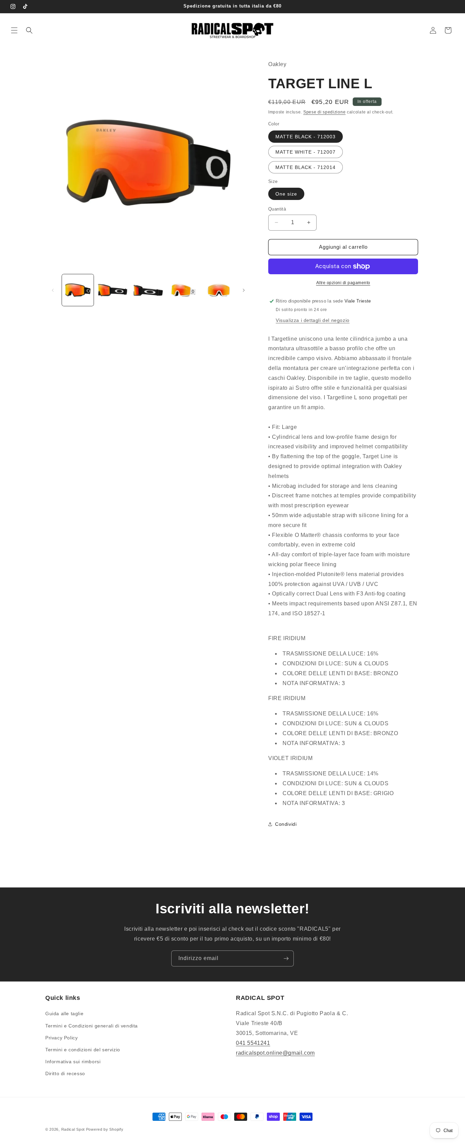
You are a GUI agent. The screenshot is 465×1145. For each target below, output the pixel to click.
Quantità (277, 209)
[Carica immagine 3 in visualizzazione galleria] (148, 290)
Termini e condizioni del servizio (82, 1049)
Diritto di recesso (65, 1073)
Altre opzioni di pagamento (343, 282)
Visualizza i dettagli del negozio (313, 320)
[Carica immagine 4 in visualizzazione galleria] (183, 290)
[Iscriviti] (285, 958)
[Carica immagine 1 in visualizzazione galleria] (78, 290)
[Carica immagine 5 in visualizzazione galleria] (219, 290)
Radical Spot (73, 1129)
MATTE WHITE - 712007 (305, 152)
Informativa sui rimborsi (72, 1061)
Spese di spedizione (324, 112)
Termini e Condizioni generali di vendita (91, 1025)
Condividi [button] (285, 824)
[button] (14, 30)
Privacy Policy (61, 1037)
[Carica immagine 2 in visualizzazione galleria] (113, 290)
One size (286, 194)
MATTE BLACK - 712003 (305, 136)
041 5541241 (253, 1043)
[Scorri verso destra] (243, 290)
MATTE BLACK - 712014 (305, 167)
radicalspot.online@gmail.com (275, 1053)
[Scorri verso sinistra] (52, 290)
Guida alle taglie (64, 1013)
